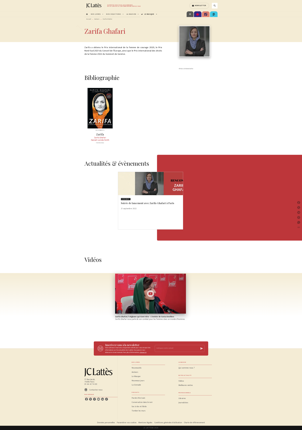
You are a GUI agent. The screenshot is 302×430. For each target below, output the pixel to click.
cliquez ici (143, 352)
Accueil (88, 19)
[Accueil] (94, 5)
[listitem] (86, 399)
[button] (199, 6)
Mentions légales (145, 422)
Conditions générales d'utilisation (168, 422)
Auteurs (96, 19)
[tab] (86, 14)
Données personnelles (106, 422)
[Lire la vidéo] (150, 293)
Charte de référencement (194, 422)
